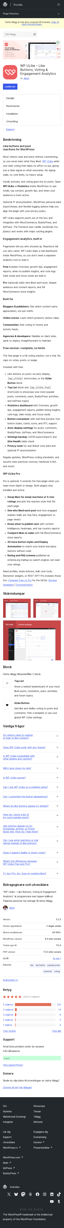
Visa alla (56, 1030)
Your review (9, 1030)
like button (40, 965)
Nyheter (7, 1111)
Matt (7, 1162)
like (31, 965)
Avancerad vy (10, 979)
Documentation (24, 584)
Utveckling (12, 121)
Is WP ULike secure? (14, 777)
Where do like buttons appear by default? (26, 806)
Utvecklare (9, 1142)
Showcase (39, 1106)
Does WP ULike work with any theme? (24, 747)
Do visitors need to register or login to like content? (18, 736)
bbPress (9, 1168)
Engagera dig (40, 1131)
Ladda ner (10, 86)
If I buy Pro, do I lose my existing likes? (24, 873)
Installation (12, 113)
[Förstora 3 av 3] (57, 624)
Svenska (14, 1186)
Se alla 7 (57, 958)
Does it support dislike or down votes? (24, 852)
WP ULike (47, 161)
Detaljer (10, 98)
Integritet (8, 1121)
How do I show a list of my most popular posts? (16, 816)
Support (10, 129)
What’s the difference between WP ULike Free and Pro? (20, 862)
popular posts (53, 965)
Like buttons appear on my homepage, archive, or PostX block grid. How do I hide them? (20, 829)
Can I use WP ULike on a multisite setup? (25, 787)
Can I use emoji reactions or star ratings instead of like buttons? (20, 841)
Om (5, 1106)
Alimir (26, 78)
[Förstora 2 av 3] (57, 602)
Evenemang (39, 1137)
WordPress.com (13, 1157)
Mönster (38, 1121)
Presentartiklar (42, 1147)
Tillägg (36, 1116)
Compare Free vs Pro (20, 580)
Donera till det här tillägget (17, 1087)
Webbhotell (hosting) (14, 1116)
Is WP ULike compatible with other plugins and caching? (19, 757)
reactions (48, 971)
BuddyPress (11, 1173)
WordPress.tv (12, 1147)
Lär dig (6, 1131)
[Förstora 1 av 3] (26, 602)
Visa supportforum (13, 1064)
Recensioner (13, 105)
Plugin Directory (11, 13)
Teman (37, 1111)
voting (57, 971)
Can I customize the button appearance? (25, 796)
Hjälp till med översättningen (40, 23)
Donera (39, 1142)
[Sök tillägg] (35, 34)
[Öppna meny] (59, 4)
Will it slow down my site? (17, 768)
